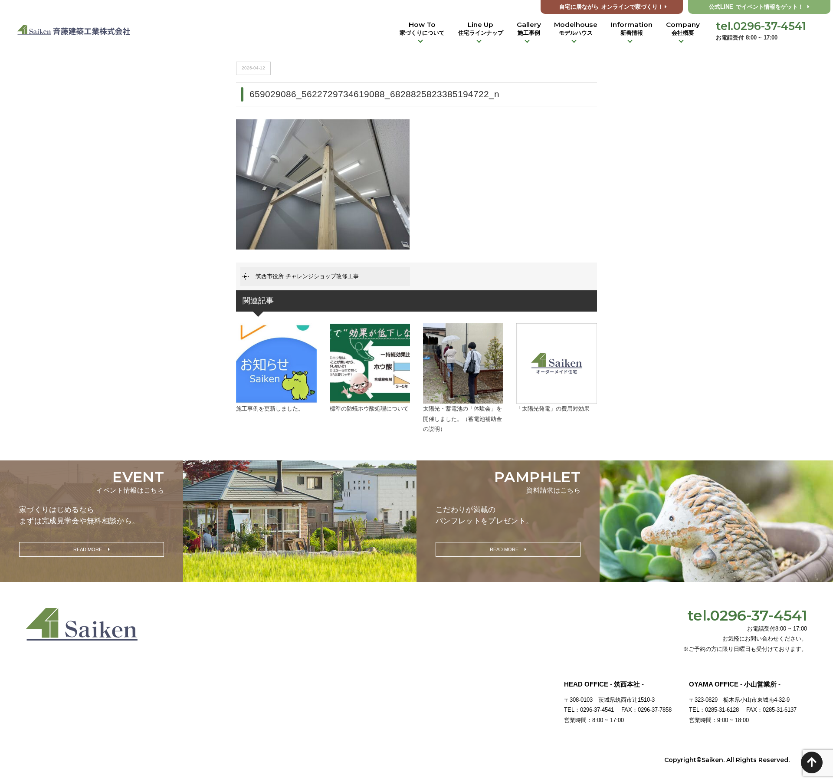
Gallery (529, 28)
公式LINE (756, 7)
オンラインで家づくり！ (611, 7)
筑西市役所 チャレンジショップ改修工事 (307, 276)
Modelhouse (575, 28)
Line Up (480, 28)
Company (683, 28)
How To (422, 28)
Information (632, 28)
